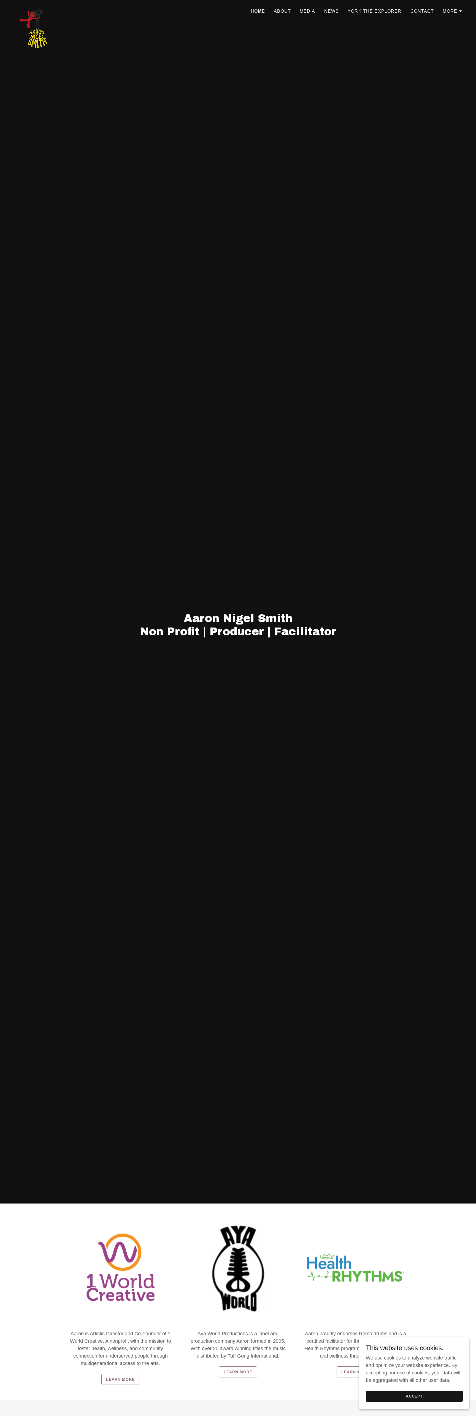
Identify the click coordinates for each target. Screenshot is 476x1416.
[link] (35, 9)
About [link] (282, 11)
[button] (453, 11)
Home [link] (258, 11)
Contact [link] (422, 11)
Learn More (120, 1379)
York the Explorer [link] (374, 11)
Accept (414, 1396)
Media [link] (307, 11)
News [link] (331, 11)
